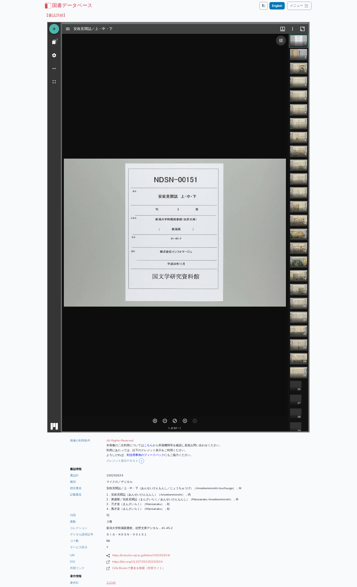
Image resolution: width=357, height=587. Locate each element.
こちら (148, 445)
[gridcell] (68, 5)
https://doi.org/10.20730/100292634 (137, 562)
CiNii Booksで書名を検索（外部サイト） (138, 568)
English (277, 6)
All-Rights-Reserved (119, 440)
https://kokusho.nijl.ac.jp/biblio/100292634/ (141, 555)
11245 (111, 583)
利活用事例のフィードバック (145, 455)
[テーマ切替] (263, 5)
